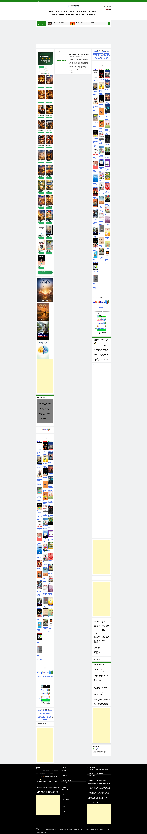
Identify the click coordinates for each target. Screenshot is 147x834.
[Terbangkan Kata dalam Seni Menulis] (50, 24)
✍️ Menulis (42, 68)
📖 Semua (41, 66)
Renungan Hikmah (93, 11)
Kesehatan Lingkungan (81, 11)
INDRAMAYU (50, 716)
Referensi (61, 14)
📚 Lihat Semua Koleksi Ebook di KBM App (45, 272)
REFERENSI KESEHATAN (60, 829)
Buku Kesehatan (59, 17)
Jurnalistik (75, 17)
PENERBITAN (49, 717)
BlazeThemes (43, 832)
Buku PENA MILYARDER (44, 401)
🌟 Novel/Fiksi (42, 70)
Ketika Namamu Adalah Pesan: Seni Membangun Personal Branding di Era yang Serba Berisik (97, 624)
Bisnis (90, 17)
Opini (86, 17)
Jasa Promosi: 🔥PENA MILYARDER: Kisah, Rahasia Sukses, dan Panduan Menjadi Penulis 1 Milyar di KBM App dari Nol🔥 (48, 778)
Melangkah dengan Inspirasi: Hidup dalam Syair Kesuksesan (88, 22)
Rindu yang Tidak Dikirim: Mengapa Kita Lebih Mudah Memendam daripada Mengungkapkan (101, 687)
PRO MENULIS (87, 829)
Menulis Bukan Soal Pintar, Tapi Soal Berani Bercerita (47, 781)
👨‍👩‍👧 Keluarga (48, 68)
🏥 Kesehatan (48, 66)
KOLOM (39, 712)
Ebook (81, 17)
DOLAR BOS (41, 710)
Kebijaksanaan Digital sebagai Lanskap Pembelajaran (97, 780)
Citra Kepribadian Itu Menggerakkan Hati (79, 54)
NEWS (44, 716)
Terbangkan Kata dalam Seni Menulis (61, 22)
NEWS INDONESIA (102, 829)
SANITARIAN (44, 712)
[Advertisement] (73, 35)
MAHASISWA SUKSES (45, 713)
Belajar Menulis (70, 14)
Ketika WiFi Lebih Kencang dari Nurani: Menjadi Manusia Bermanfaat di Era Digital (45, 405)
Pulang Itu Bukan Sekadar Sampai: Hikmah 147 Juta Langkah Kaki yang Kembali (101, 696)
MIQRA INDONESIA (102, 55)
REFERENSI (50, 712)
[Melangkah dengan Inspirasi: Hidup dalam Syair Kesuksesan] (72, 24)
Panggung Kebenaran (91, 775)
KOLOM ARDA (46, 829)
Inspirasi (57, 11)
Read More (71, 72)
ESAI (51, 710)
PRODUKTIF (41, 714)
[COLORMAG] (96, 748)
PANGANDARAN (41, 717)
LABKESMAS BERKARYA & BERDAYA (95, 773)
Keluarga (78, 14)
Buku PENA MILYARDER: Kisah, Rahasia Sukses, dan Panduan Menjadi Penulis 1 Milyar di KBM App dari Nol (102, 668)
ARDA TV (51, 11)
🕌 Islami (48, 70)
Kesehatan (54, 14)
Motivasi (72, 11)
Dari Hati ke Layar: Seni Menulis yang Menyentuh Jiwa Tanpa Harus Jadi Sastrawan (101, 351)
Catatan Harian (64, 11)
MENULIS (46, 714)
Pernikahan (68, 17)
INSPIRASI (46, 710)
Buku (83, 14)
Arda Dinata (72, 56)
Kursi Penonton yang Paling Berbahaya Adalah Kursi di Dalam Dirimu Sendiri (45, 409)
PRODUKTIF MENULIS (79, 829)
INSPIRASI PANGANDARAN (47, 830)
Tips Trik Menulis (91, 14)
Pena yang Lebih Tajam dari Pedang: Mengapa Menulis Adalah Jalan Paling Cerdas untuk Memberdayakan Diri (101, 359)
